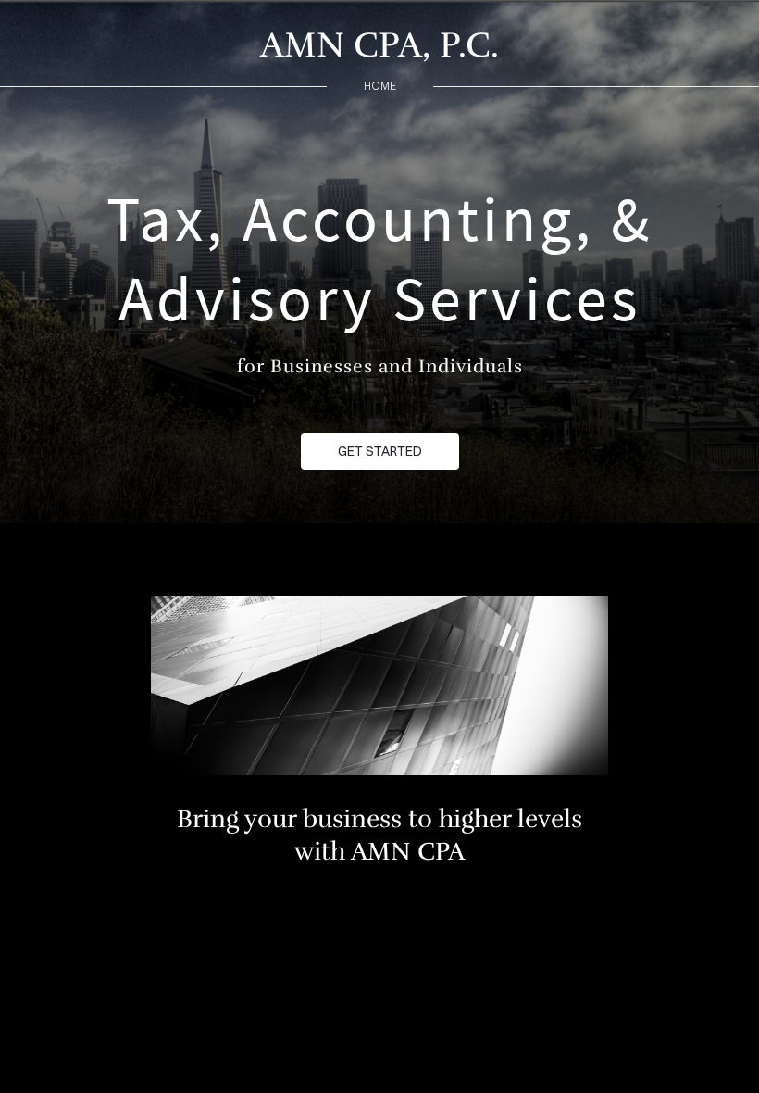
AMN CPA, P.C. (379, 45)
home (380, 86)
